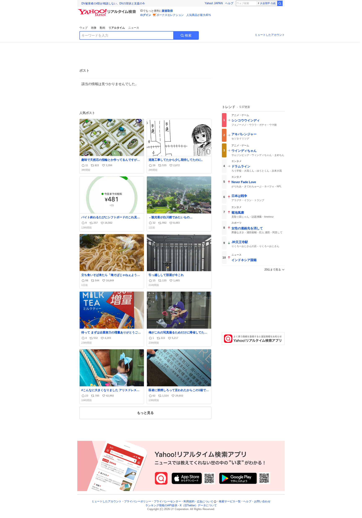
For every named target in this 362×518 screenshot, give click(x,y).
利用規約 (189, 501)
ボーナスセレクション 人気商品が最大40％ (183, 15)
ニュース (133, 27)
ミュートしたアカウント (270, 34)
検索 (188, 35)
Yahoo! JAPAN (214, 3)
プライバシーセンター (167, 501)
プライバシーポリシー (137, 501)
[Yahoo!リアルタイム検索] (107, 10)
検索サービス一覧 (230, 501)
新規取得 (167, 10)
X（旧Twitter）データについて (198, 505)
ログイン (145, 15)
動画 (102, 27)
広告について (205, 501)
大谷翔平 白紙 (268, 3)
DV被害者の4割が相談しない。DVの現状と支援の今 (113, 3)
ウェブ (83, 27)
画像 (93, 27)
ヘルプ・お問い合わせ (256, 501)
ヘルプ (229, 3)
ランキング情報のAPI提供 (161, 505)
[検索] (280, 3)
